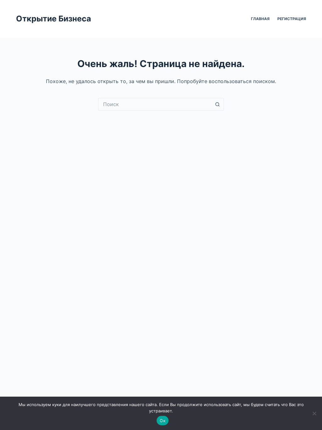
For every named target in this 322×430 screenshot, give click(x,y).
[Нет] (314, 413)
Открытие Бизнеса (53, 18)
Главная (260, 18)
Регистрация (291, 18)
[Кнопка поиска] (217, 104)
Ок (162, 420)
